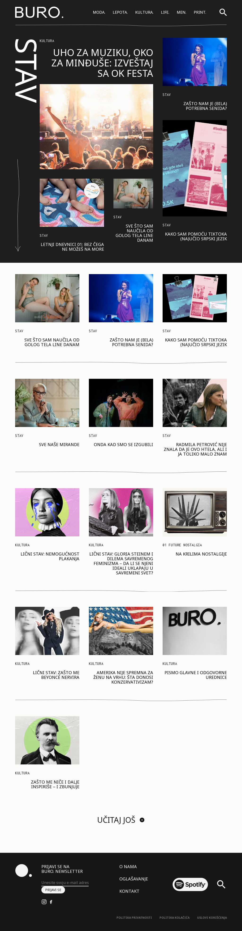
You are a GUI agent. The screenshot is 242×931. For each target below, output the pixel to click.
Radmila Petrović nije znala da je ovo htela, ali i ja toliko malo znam (195, 449)
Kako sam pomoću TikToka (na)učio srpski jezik (196, 236)
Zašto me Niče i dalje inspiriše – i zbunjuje (55, 784)
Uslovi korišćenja (212, 918)
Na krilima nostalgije (201, 554)
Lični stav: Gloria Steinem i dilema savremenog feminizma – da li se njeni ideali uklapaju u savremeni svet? (121, 563)
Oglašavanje (133, 879)
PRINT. (200, 12)
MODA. (99, 12)
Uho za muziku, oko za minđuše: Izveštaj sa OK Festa (102, 63)
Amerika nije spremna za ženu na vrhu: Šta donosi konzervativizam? (123, 677)
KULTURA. (144, 12)
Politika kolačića (175, 918)
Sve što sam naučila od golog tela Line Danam (134, 233)
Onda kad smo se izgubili (123, 444)
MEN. (181, 12)
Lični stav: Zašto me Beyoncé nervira (56, 675)
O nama (128, 866)
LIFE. (165, 12)
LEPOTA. (120, 12)
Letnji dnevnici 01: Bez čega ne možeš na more (72, 246)
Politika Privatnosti (134, 918)
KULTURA (47, 41)
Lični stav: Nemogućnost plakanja (50, 556)
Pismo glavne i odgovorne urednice (195, 675)
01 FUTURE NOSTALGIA (182, 545)
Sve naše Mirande (59, 444)
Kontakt (129, 891)
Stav (44, 235)
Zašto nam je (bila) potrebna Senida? (205, 106)
